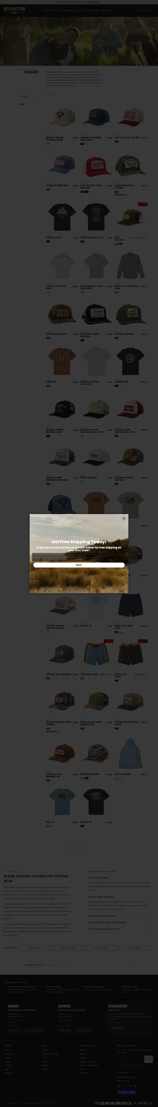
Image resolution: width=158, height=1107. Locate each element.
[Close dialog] (124, 518)
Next (79, 565)
